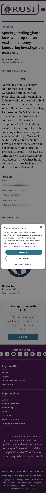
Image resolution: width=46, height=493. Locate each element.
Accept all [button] (24, 252)
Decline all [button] (24, 258)
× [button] (41, 227)
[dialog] (23, 246)
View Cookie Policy (27, 246)
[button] (23, 264)
